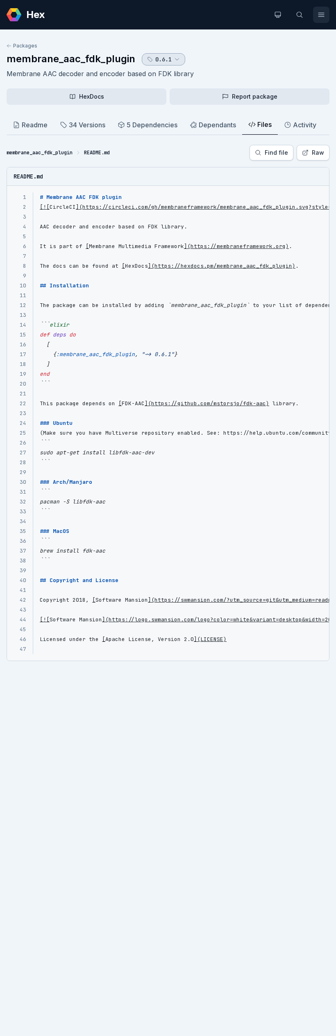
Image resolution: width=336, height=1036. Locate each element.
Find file (276, 152)
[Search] (299, 14)
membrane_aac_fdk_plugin (71, 59)
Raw (318, 152)
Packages (25, 46)
